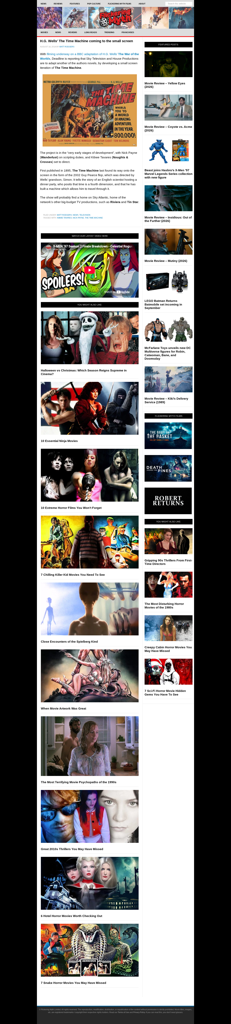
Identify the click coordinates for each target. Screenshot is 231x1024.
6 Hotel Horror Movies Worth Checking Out (71, 916)
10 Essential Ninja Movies (59, 441)
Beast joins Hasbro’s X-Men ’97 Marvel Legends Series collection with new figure (168, 174)
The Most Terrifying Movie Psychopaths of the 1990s (78, 782)
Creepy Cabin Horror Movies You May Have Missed (168, 649)
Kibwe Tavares (64, 218)
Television (84, 215)
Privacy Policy (139, 1012)
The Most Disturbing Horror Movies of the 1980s (164, 605)
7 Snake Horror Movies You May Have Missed (73, 982)
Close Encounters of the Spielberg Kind (69, 641)
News (75, 215)
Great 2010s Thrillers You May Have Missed (72, 849)
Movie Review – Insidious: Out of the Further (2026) (168, 219)
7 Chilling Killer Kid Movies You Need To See (73, 574)
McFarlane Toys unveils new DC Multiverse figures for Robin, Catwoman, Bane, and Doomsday (168, 353)
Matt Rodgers (64, 215)
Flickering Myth (115, 17)
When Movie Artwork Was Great (63, 708)
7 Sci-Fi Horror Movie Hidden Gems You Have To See (165, 692)
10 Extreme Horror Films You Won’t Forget (71, 507)
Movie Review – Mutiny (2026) (166, 261)
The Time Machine (94, 218)
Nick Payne (78, 218)
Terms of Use (123, 1012)
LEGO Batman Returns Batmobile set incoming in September (163, 304)
